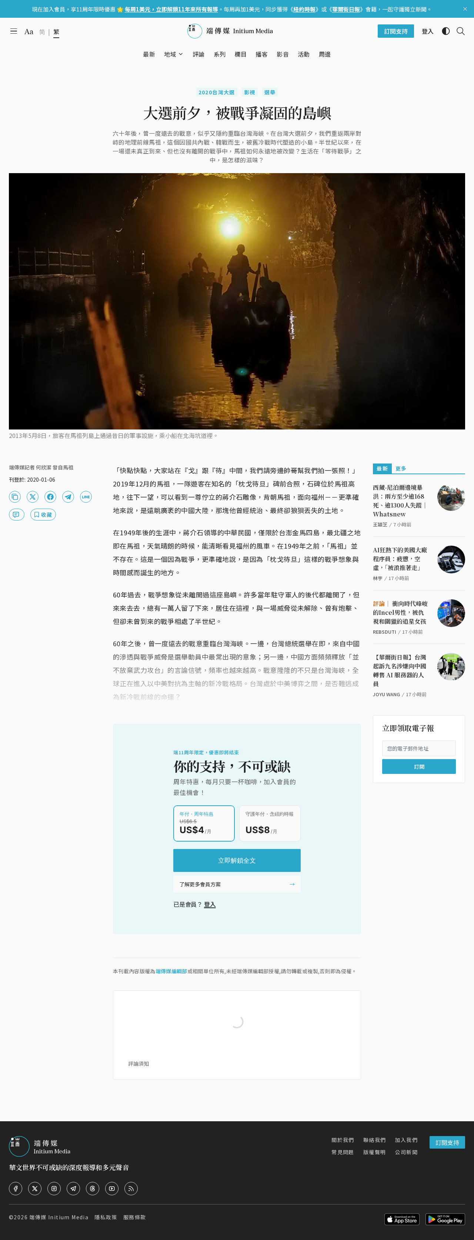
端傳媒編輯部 (171, 971)
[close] (465, 9)
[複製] (15, 497)
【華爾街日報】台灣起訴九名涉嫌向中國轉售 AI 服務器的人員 (399, 670)
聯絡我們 (374, 1139)
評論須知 (138, 1063)
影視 (250, 92)
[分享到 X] (33, 497)
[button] (170, 54)
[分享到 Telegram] (68, 497)
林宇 (378, 578)
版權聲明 (374, 1152)
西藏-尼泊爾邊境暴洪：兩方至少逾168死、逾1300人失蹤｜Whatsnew (400, 500)
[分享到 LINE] (86, 497)
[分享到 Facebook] (50, 497)
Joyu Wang (386, 694)
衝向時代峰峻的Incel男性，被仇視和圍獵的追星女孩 (400, 612)
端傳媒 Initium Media (59, 1217)
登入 (210, 904)
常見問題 (342, 1152)
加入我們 (406, 1139)
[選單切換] (181, 54)
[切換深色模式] (442, 31)
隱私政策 (105, 1217)
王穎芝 (380, 524)
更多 (401, 468)
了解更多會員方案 (200, 884)
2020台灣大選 (216, 92)
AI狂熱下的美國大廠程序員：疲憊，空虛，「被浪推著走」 (400, 559)
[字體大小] (28, 31)
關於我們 (342, 1139)
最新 (382, 468)
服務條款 (134, 1217)
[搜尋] (457, 31)
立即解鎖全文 (237, 860)
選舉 (270, 92)
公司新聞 (406, 1152)
